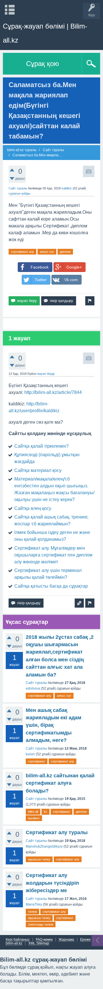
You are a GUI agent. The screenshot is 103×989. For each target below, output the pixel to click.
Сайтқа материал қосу (38, 470)
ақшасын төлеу (39, 859)
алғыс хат (47, 251)
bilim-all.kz (14, 943)
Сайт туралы (18, 188)
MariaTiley (34, 904)
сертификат (36, 761)
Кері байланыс (18, 940)
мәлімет (34, 818)
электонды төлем (40, 924)
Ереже (85, 940)
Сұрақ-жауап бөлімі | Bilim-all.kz (45, 33)
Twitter (41, 279)
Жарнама (66, 940)
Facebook (40, 267)
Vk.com (71, 279)
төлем (32, 911)
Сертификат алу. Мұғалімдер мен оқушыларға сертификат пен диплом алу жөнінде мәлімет (53, 555)
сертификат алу (22, 251)
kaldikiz (67, 188)
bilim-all (33, 811)
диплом (65, 251)
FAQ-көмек (44, 940)
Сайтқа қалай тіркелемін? (41, 446)
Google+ (74, 267)
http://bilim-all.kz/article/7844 (53, 392)
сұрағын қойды (19, 193)
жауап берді (45, 373)
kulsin (30, 754)
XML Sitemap (38, 943)
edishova (33, 688)
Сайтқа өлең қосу (32, 508)
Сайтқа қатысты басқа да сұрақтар (51, 586)
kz (45, 811)
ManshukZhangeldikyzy (44, 846)
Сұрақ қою (42, 63)
